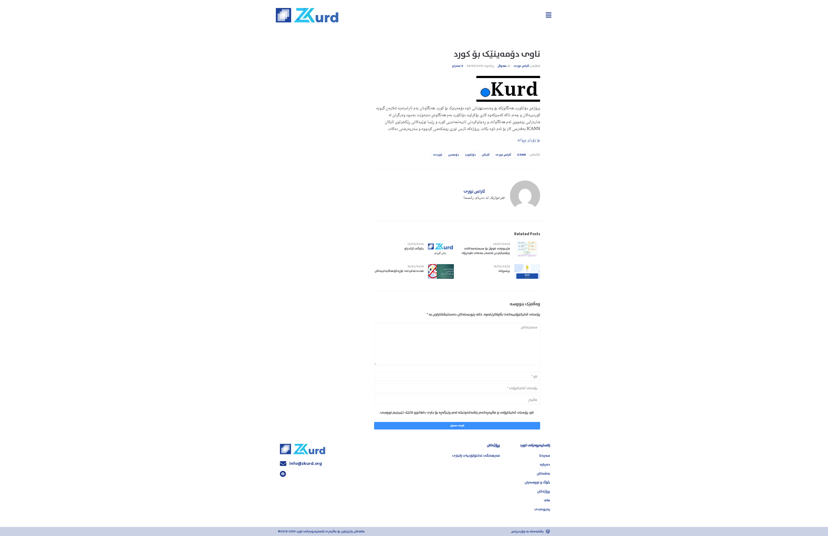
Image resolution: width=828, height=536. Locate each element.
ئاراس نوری (521, 66)
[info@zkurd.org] (283, 463)
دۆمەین (453, 154)
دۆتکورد (470, 154)
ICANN (521, 154)
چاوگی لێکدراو (414, 248)
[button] (548, 15)
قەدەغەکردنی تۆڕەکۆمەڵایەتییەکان (399, 271)
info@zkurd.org (305, 463)
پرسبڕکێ (504, 271)
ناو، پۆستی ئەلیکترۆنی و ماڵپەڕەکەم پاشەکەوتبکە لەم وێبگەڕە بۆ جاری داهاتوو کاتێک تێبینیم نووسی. (456, 412)
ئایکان (486, 154)
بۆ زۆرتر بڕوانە (528, 140)
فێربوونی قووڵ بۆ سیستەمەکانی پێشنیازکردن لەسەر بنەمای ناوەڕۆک (485, 250)
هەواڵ (502, 66)
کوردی (437, 154)
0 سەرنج (457, 66)
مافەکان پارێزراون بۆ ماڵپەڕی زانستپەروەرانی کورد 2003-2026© (321, 531)
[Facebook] (283, 474)
